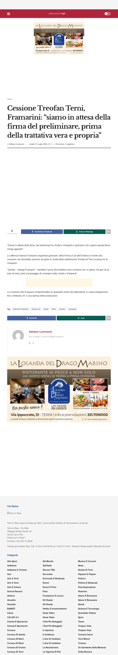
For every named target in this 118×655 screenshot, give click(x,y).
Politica (81, 578)
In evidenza (48, 634)
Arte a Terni (13, 578)
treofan (62, 309)
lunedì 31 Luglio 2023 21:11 (40, 144)
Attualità (11, 600)
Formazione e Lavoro (53, 595)
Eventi (46, 582)
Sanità (81, 604)
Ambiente (12, 565)
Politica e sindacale (88, 582)
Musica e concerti (87, 561)
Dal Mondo (48, 561)
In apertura (69, 144)
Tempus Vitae (84, 625)
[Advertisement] (59, 4)
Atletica (11, 595)
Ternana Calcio (85, 634)
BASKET (11, 608)
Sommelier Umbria (87, 612)
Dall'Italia (47, 565)
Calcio (10, 612)
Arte (9, 574)
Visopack (72, 309)
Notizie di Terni (85, 569)
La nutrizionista (50, 647)
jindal (46, 309)
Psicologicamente (87, 587)
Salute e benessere (87, 595)
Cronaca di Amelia (16, 634)
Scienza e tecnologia (88, 608)
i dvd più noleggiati (52, 621)
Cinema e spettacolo (17, 621)
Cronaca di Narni (15, 643)
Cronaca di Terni (15, 651)
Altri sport (12, 561)
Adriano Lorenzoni (16, 144)
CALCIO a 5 (13, 617)
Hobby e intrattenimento (55, 608)
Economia (60, 144)
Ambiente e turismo (17, 569)
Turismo (82, 643)
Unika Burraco (85, 651)
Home (9, 99)
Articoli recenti (14, 591)
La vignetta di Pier (52, 651)
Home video (49, 612)
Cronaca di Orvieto (16, 647)
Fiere (45, 591)
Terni (54, 309)
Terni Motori (84, 638)
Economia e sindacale (54, 578)
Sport (80, 617)
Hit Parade (48, 600)
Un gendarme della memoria (92, 647)
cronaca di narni (15, 638)
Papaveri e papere (87, 574)
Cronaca (11, 630)
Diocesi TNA (49, 569)
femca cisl (36, 309)
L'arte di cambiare (52, 638)
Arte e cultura (14, 587)
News (80, 565)
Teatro (81, 621)
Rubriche (82, 591)
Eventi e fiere (49, 587)
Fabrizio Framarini (20, 309)
